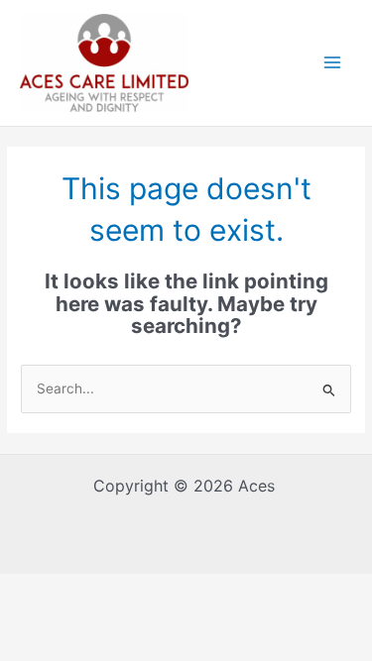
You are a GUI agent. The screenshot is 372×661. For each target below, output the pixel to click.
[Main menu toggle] (332, 63)
